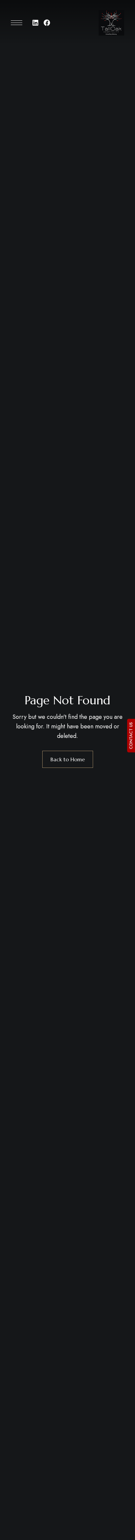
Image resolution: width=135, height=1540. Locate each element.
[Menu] (16, 22)
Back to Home (67, 759)
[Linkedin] (35, 22)
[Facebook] (47, 22)
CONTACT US (131, 735)
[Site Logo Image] (111, 23)
